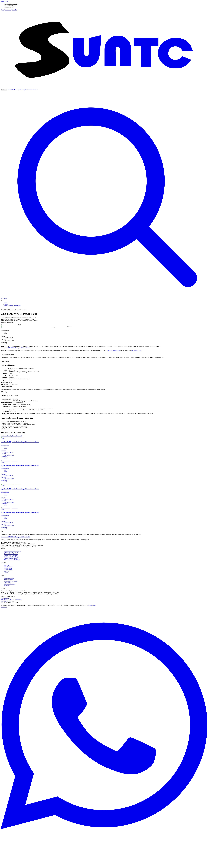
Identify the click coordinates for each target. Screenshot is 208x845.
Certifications (7, 582)
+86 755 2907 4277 (136, 350)
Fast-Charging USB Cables (11, 555)
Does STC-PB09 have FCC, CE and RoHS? (14, 426)
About (31, 89)
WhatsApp (19, 599)
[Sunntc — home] (104, 88)
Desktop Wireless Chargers (11, 554)
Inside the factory (8, 566)
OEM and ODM (8, 569)
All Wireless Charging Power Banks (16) (11, 436)
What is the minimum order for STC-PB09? (14, 421)
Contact (35, 89)
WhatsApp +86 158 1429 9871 (22, 347)
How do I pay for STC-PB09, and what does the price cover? (18, 424)
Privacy (90, 605)
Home (5, 302)
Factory (23, 89)
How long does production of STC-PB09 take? (15, 423)
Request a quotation (9, 578)
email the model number (114, 350)
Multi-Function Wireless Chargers (12, 551)
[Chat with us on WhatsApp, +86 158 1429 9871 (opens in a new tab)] (104, 843)
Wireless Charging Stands (10, 558)
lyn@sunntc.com (5, 598)
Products (3, 89)
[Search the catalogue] (104, 297)
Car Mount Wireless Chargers (11, 557)
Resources (27, 89)
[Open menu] (1, 300)
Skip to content (4, 1)
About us (6, 565)
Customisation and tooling (10, 581)
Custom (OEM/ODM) (13, 89)
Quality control (8, 568)
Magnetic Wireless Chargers (11, 552)
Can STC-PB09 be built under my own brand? (15, 427)
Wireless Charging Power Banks (12, 305)
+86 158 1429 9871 (6, 599)
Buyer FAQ (7, 585)
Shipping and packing (9, 584)
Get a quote (4, 298)
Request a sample (8, 579)
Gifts (20, 89)
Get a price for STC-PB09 (7, 347)
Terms (94, 605)
